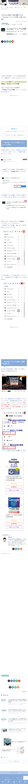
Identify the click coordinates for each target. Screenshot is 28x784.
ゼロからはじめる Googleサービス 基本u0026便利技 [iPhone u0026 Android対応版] (14, 478)
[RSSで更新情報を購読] (21, 549)
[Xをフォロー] (13, 549)
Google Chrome (5, 675)
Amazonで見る (14, 483)
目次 (12, 128)
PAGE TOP (14, 772)
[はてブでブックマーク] (7, 41)
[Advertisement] (14, 59)
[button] (25, 408)
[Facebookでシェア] (5, 41)
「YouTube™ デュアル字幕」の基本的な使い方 (14, 135)
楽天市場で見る (14, 487)
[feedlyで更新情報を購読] (18, 549)
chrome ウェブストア (21, 150)
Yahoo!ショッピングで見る (14, 490)
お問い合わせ (7, 779)
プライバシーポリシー (20, 777)
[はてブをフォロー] (16, 549)
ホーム (7, 777)
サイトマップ (21, 779)
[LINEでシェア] (10, 41)
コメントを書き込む (14, 761)
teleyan (10, 537)
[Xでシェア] (2, 41)
